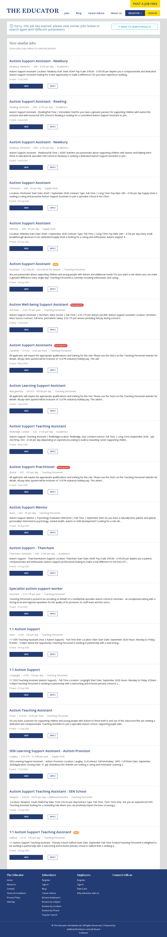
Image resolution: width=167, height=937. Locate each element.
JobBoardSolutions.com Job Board (83, 929)
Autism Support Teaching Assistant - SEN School (47, 791)
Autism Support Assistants (30, 345)
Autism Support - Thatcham (31, 548)
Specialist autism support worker (36, 588)
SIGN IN (152, 13)
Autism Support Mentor (28, 507)
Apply (53, 86)
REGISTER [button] (134, 13)
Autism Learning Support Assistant (37, 385)
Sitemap (11, 901)
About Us (116, 13)
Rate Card (82, 888)
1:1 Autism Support (24, 629)
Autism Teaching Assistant (30, 710)
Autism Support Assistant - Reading (37, 101)
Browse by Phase (50, 910)
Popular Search (49, 914)
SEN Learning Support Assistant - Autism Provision (49, 751)
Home (10, 880)
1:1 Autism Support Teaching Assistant (40, 832)
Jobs (66, 13)
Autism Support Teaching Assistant (37, 426)
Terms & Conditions (16, 893)
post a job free (145, 4)
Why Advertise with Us (88, 893)
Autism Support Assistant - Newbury (38, 61)
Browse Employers (51, 897)
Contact (10, 888)
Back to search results (136, 26)
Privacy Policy (13, 897)
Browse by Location (51, 906)
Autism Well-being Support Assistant (38, 304)
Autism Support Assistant (30, 182)
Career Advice (96, 13)
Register (46, 880)
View (26, 86)
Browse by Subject (51, 901)
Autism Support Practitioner (32, 467)
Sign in (45, 884)
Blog (79, 13)
